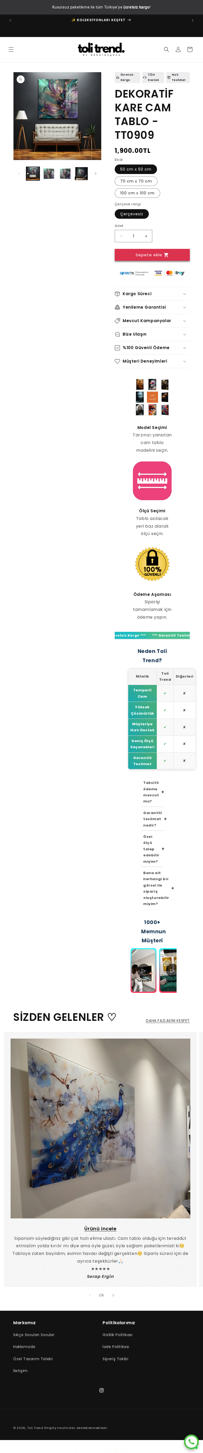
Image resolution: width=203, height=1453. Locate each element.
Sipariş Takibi (115, 1358)
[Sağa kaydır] (96, 173)
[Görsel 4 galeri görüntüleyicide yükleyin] (81, 173)
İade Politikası (116, 1346)
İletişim (20, 1370)
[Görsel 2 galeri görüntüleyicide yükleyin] (49, 173)
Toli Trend (35, 1428)
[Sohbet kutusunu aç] (191, 1441)
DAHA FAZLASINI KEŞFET (168, 1020)
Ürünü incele (100, 1228)
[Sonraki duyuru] (193, 20)
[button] (11, 49)
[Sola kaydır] (19, 173)
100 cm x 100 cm (137, 193)
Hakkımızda (24, 1346)
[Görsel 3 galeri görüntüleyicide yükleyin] (65, 173)
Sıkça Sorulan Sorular (34, 1334)
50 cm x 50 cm (135, 169)
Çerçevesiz (131, 214)
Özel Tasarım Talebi (33, 1358)
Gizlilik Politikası (117, 1334)
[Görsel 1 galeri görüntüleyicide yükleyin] (33, 173)
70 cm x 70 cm (136, 181)
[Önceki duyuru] (10, 20)
